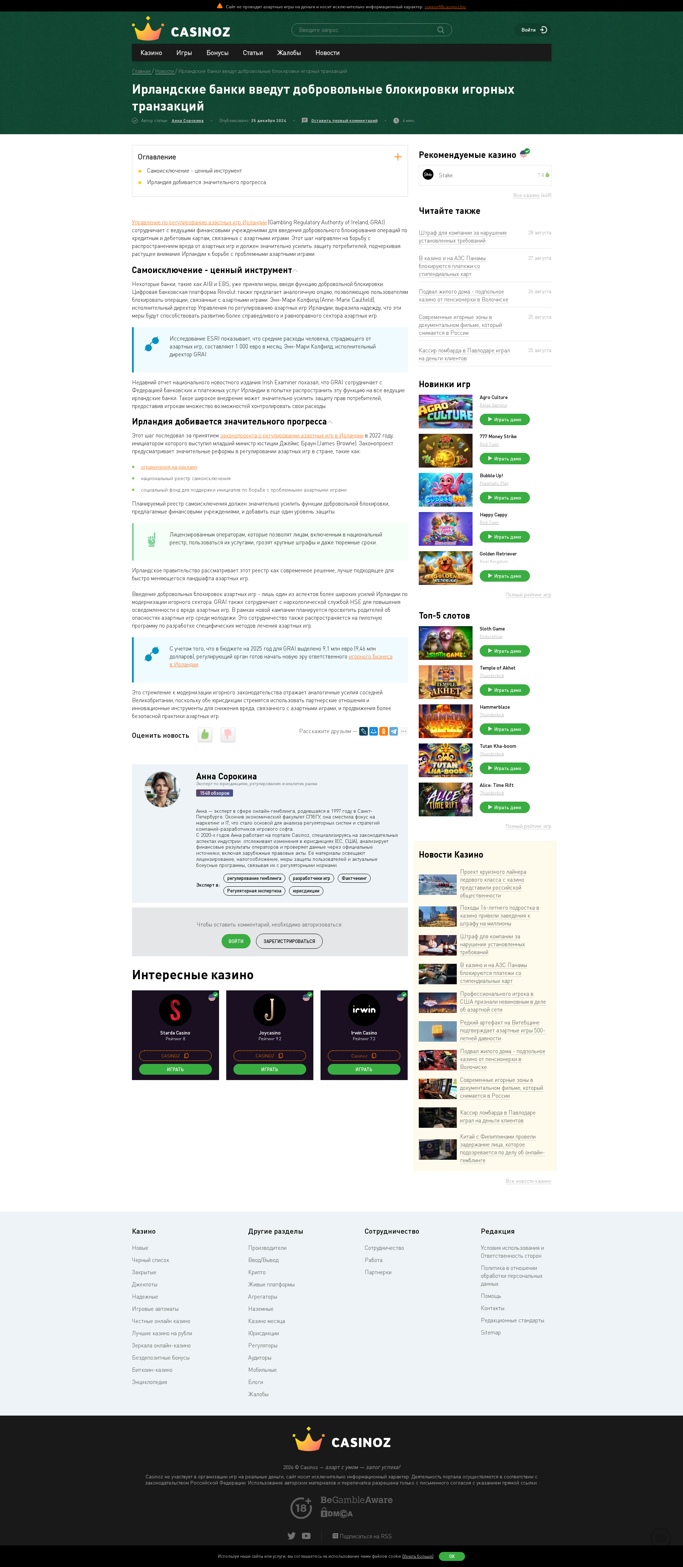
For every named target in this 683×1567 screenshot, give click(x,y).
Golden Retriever (498, 553)
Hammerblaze (495, 706)
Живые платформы (271, 1284)
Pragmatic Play (494, 483)
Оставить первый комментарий (344, 120)
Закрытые (144, 1272)
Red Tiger (489, 444)
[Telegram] (393, 731)
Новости (328, 52)
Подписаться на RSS (365, 1536)
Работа (374, 1259)
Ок (452, 1556)
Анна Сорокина (188, 120)
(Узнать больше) (417, 1556)
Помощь (491, 1295)
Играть (175, 1069)
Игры (184, 52)
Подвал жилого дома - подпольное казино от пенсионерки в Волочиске (463, 295)
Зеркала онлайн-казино (161, 1345)
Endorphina (491, 636)
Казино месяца (266, 1320)
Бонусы (218, 52)
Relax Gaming (493, 405)
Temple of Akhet (498, 667)
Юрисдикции (263, 1333)
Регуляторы (263, 1345)
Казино (151, 52)
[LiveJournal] (363, 731)
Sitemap (491, 1332)
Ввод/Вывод (263, 1259)
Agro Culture (494, 397)
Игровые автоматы (155, 1308)
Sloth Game (492, 628)
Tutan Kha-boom (498, 746)
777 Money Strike (498, 436)
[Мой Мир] (373, 731)
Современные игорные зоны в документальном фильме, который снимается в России (460, 324)
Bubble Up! (491, 475)
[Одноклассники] (383, 731)
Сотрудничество (384, 1247)
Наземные (261, 1308)
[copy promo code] (186, 1056)
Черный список (150, 1259)
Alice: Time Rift (497, 785)
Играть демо (507, 419)
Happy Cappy (493, 514)
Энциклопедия (149, 1381)
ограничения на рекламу (169, 467)
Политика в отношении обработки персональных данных (511, 1275)
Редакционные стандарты (512, 1320)
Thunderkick (492, 675)
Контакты (492, 1308)
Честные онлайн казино (161, 1320)
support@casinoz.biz (445, 6)
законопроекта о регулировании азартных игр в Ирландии (292, 435)
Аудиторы (259, 1357)
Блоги (255, 1381)
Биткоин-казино (152, 1369)
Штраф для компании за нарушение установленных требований (463, 236)
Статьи (253, 52)
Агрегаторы (262, 1296)
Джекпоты (144, 1284)
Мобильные (262, 1369)
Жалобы (289, 52)
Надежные (145, 1296)
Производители (267, 1247)
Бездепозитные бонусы (161, 1357)
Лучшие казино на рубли (162, 1333)
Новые (140, 1247)
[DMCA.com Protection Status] (337, 1515)
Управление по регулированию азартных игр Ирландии (199, 222)
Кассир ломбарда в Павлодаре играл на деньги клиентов (464, 354)
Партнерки (378, 1272)
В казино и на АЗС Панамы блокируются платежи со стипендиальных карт (452, 265)
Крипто (257, 1272)
